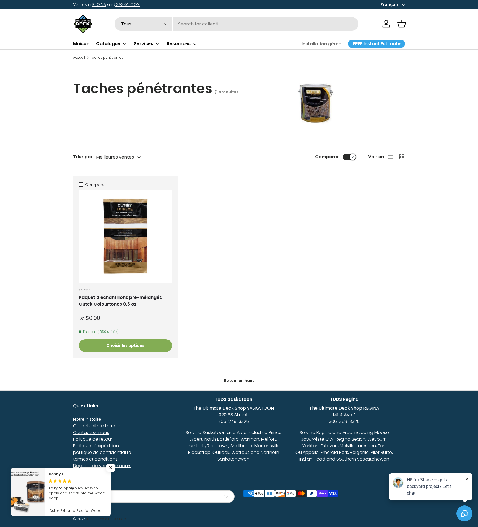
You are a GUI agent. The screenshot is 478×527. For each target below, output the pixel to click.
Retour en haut (239, 380)
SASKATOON (127, 4)
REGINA (99, 4)
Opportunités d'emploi (97, 426)
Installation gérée (321, 44)
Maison (81, 43)
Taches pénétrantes (106, 57)
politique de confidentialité (102, 452)
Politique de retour (92, 439)
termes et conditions (95, 459)
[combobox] (237, 24)
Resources (179, 43)
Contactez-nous (91, 432)
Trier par (83, 157)
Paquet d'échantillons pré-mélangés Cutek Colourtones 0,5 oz (120, 300)
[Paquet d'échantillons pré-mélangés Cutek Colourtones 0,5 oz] (125, 236)
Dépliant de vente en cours (102, 466)
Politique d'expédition (96, 446)
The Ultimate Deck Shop (106, 518)
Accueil (79, 57)
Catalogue (108, 43)
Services (143, 43)
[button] (402, 24)
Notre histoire (87, 419)
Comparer (327, 157)
